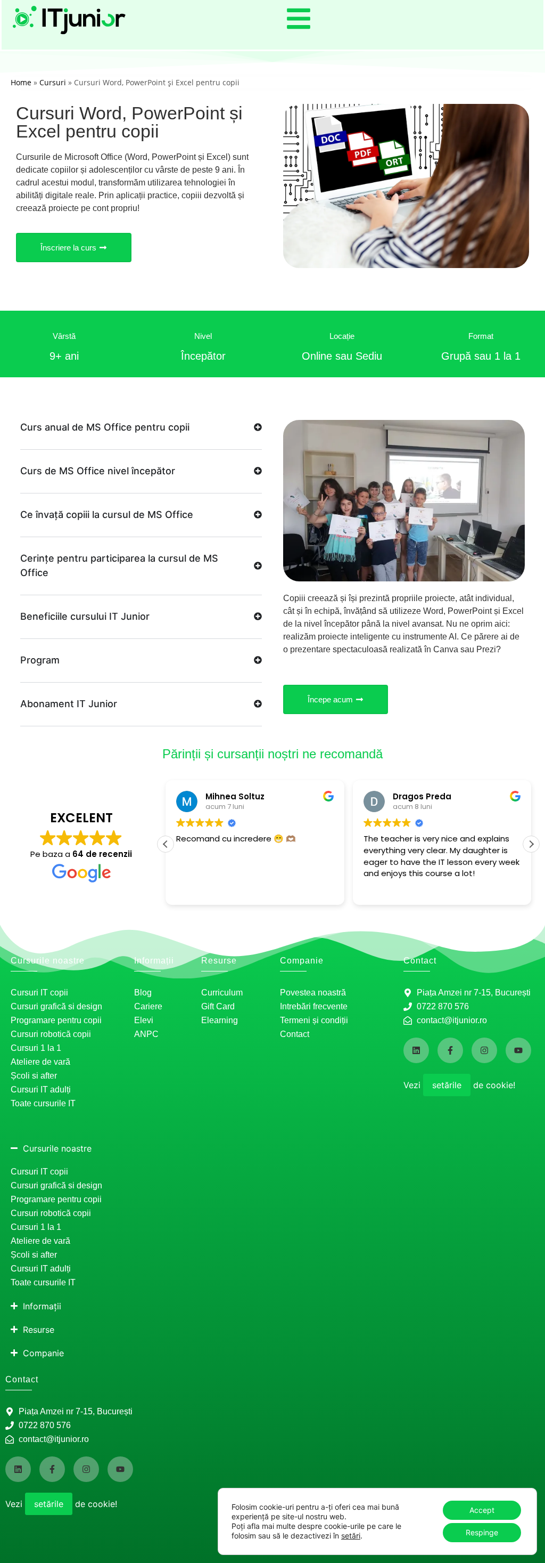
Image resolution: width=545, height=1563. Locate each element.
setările (446, 1085)
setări (350, 1535)
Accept (481, 1510)
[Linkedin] (416, 1050)
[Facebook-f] (450, 1050)
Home (21, 82)
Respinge (482, 1532)
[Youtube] (518, 1050)
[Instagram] (484, 1050)
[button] (531, 844)
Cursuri (52, 82)
